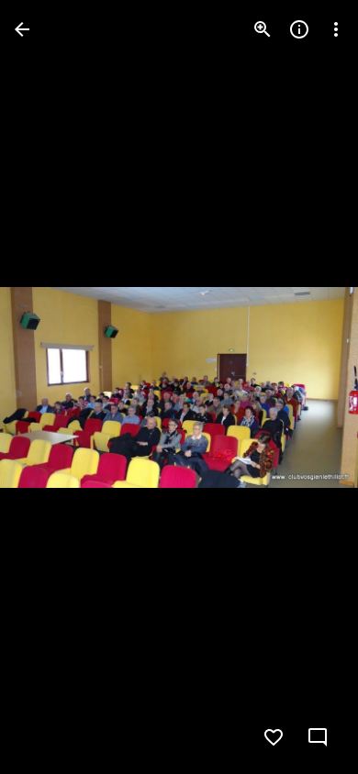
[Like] (274, 737)
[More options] (336, 29)
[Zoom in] (262, 29)
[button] (51, 387)
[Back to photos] (22, 29)
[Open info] (299, 29)
